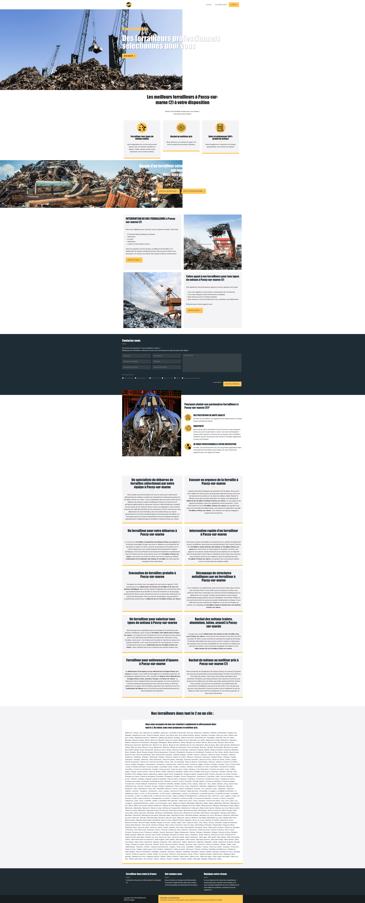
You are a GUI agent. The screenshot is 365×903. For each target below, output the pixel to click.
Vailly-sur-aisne (179, 849)
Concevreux (160, 764)
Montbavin (159, 813)
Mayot (236, 805)
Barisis (147, 740)
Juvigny (166, 791)
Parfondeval (199, 825)
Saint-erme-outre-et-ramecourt (142, 839)
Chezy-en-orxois (205, 759)
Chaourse (169, 757)
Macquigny (191, 803)
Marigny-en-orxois (189, 805)
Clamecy (212, 762)
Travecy (205, 847)
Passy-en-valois (143, 827)
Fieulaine (141, 779)
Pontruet (164, 830)
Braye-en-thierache (232, 750)
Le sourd (215, 798)
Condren (207, 764)
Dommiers (215, 772)
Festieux (134, 779)
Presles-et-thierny (217, 830)
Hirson (175, 789)
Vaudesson (231, 849)
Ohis (184, 822)
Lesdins (155, 801)
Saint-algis (203, 837)
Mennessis (129, 808)
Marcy (131, 805)
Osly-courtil (146, 825)
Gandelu (177, 784)
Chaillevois (129, 757)
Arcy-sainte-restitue (186, 735)
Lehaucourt (129, 801)
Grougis (155, 786)
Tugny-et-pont (130, 849)
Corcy (227, 764)
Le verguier (230, 798)
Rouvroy (207, 835)
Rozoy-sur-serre (165, 837)
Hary (154, 789)
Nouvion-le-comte (227, 820)
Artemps (204, 735)
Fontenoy (167, 781)
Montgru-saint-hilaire (228, 813)
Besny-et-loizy (174, 745)
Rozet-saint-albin (138, 837)
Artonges (212, 735)
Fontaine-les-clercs (212, 779)
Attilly (131, 738)
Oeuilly (173, 822)
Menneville (138, 808)
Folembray (192, 779)
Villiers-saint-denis (136, 859)
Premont (184, 830)
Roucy (187, 835)
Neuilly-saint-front (230, 818)
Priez (227, 830)
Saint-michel (190, 839)
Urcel (155, 849)
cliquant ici (208, 890)
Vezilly (155, 854)
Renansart (207, 832)
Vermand (215, 852)
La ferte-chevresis (152, 793)
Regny (177, 832)
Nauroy (188, 818)
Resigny (215, 832)
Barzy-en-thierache (158, 740)
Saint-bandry (221, 837)
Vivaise (156, 859)
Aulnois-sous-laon (187, 738)
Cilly (172, 762)
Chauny (233, 757)
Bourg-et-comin (160, 750)
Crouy (227, 769)
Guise (177, 786)
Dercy (191, 772)
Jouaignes (144, 791)
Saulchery (164, 842)
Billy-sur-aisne (136, 747)
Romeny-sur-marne (177, 835)
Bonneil (210, 747)
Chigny (234, 759)
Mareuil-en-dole (169, 805)
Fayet (217, 776)
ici (223, 900)
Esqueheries (178, 774)
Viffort (196, 854)
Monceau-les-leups (191, 810)
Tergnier (172, 847)
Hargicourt (129, 789)
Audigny (177, 738)
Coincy (127, 764)
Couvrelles (129, 769)
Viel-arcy (172, 854)
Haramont (221, 786)
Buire (154, 755)
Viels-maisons (182, 854)
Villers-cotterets (173, 856)
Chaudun (226, 757)
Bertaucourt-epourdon (133, 745)
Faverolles (211, 776)
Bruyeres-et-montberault (195, 752)
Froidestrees (153, 784)
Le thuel (222, 798)
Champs (161, 757)
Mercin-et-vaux (156, 808)
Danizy (186, 772)
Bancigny (128, 740)
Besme (165, 745)
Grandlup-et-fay (131, 786)
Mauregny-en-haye (227, 805)
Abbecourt (129, 733)
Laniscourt (216, 796)
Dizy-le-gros (205, 772)
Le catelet (166, 798)
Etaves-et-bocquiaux (148, 776)
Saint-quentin (229, 839)
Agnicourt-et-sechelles (151, 733)
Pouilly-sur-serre (175, 830)
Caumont (204, 755)
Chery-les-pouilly (169, 759)
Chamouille (153, 757)
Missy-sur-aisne (131, 810)
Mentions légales (129, 900)
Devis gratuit (128, 56)
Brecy (127, 752)
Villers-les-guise (206, 856)
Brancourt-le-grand (197, 750)
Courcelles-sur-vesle (201, 767)
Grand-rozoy (233, 784)
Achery (136, 733)
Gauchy (184, 784)
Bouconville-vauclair (132, 750)
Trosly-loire (234, 847)
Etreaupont (169, 776)
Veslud (149, 854)
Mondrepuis (202, 810)
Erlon (171, 774)
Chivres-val (144, 762)
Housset (197, 789)
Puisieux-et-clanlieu (152, 832)
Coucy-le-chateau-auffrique (136, 767)
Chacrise (232, 755)
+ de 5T (177, 378)
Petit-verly (180, 827)
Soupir (229, 844)
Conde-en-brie (171, 764)
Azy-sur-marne (228, 738)
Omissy (211, 822)
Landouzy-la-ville (205, 796)
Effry (134, 774)
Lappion (228, 796)
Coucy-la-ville (235, 764)
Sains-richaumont (191, 837)
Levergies (202, 801)
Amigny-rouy (232, 733)
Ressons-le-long (225, 832)
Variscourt (190, 849)
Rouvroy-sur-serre (217, 835)
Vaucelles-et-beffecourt (218, 849)
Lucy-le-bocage (161, 803)
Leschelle (147, 801)
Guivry (182, 786)
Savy (170, 842)
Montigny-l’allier (165, 815)
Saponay (156, 842)
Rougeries (194, 835)
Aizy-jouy (190, 733)
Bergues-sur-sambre (193, 742)
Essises (212, 774)
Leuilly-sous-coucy (185, 801)
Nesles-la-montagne (198, 818)
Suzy (234, 844)
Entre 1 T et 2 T (155, 378)
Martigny (216, 805)
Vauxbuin (163, 852)
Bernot (204, 742)
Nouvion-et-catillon (212, 820)
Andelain (128, 735)
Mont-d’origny (227, 810)
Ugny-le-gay (147, 849)
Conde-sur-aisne (183, 764)
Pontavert (151, 830)
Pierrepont (199, 827)
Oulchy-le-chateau (158, 825)
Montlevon (219, 815)
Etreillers (177, 776)
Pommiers (129, 830)
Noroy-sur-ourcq (198, 820)
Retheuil (234, 832)
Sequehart (208, 842)
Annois (162, 735)
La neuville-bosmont (207, 793)
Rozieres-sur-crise (152, 837)
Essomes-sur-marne (223, 774)
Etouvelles (160, 776)
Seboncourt (177, 842)
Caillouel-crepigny (179, 755)
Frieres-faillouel (141, 784)
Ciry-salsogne (179, 762)
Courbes (182, 767)
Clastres (219, 762)
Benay (183, 742)
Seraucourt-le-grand (226, 842)
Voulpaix (176, 859)
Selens (184, 842)
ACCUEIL (209, 5)
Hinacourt (168, 789)
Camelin (190, 755)
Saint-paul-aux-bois (203, 839)
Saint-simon (139, 842)
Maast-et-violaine (179, 803)
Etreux (183, 776)
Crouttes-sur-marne (216, 769)
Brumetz (172, 752)
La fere (142, 793)
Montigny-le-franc (178, 815)
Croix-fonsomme (202, 769)
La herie (185, 793)
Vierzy (190, 854)
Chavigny (137, 759)
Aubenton (154, 738)
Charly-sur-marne (179, 757)
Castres (197, 755)
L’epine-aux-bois (192, 791)
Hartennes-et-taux (145, 789)
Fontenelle (145, 781)
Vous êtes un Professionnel (193, 191)
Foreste (175, 781)
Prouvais (128, 832)
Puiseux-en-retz (138, 832)
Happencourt (212, 786)
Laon (222, 796)
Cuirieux (134, 772)
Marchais (226, 803)
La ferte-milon (165, 793)
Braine (169, 750)
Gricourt (140, 786)
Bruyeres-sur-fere (211, 752)
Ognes (179, 822)
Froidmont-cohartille (165, 784)
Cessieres (224, 755)
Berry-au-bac (229, 742)
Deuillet (197, 772)
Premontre (193, 830)
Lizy (236, 801)
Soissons (201, 844)
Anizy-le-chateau (153, 735)
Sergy (128, 844)
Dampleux (179, 772)
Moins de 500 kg (128, 378)
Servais (156, 844)
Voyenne (183, 859)
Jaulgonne (222, 789)
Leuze (195, 801)
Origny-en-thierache (230, 822)
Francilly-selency (199, 781)
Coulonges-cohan (166, 767)
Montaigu (151, 813)
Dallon (164, 772)
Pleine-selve (212, 827)
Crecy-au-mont (164, 769)
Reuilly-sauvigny (131, 835)
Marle (198, 805)
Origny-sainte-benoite (133, 825)
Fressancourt (130, 784)
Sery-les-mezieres (171, 844)
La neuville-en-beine (222, 793)
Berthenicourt (147, 745)
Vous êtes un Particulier (167, 191)
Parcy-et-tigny (189, 825)
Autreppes (211, 738)
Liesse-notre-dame (213, 801)
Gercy (189, 784)
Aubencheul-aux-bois (142, 738)
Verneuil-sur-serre (226, 852)
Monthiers (129, 815)
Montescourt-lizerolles (191, 813)
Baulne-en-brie (184, 740)
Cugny (127, 772)
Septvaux (200, 842)
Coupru (176, 767)
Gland (214, 784)
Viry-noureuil (148, 859)
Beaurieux (233, 740)
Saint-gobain (170, 839)
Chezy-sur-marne (218, 759)
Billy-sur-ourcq (147, 747)
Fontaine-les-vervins (227, 779)
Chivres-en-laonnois (132, 762)
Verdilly (208, 852)
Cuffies (233, 769)
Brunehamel (181, 752)
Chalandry (137, 757)
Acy (141, 733)
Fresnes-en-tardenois (213, 781)
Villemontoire (218, 854)
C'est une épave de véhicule (191, 378)
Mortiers (162, 818)
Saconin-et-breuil (178, 837)
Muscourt (181, 818)
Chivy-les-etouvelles (156, 762)
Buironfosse (160, 755)
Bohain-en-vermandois (179, 747)
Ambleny (213, 733)
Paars (167, 825)
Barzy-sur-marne (171, 740)
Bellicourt (176, 742)
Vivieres (163, 859)
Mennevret (146, 808)
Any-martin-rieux (172, 735)
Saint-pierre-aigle (217, 839)
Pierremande (189, 827)
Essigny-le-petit (203, 774)
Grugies (162, 786)
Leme (136, 801)
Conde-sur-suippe (196, 764)
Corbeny (221, 764)
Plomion (221, 827)
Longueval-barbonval (140, 803)
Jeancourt (230, 789)
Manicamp (218, 803)
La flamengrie (176, 793)
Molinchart (142, 810)
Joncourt (135, 791)
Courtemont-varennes (227, 767)
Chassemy (206, 757)
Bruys (221, 752)
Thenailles (190, 847)
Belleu (170, 742)
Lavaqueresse (157, 798)
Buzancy (169, 755)
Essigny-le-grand (190, 774)
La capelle (212, 791)
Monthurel (137, 815)
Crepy (185, 769)
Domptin (222, 772)
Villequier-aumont (153, 856)
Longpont (128, 803)
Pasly (135, 827)
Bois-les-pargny (193, 747)
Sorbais (223, 844)
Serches (237, 842)
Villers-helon (184, 856)
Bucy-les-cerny (130, 755)
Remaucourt (184, 832)
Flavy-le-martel (173, 779)
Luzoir (170, 803)
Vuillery (190, 859)
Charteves (198, 757)
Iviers (215, 789)
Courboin (189, 767)
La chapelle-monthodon (225, 791)
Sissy (195, 844)
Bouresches (149, 750)
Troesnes (226, 847)
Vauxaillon (155, 852)
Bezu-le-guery (210, 745)
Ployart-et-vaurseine (232, 827)
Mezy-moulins (234, 808)
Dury (235, 772)
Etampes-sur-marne (132, 776)
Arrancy (198, 735)
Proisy (231, 830)
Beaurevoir (225, 740)
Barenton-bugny (138, 740)
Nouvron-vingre (144, 822)
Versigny (237, 852)
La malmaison (194, 793)
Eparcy (145, 774)
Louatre (152, 803)
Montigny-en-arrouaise (150, 815)
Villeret (163, 856)
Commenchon (150, 764)
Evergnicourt (191, 776)
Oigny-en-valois (192, 822)
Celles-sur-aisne (214, 755)
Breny (139, 752)
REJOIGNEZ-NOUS (221, 5)
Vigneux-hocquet (205, 854)
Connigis (214, 764)
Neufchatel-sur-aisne (215, 818)
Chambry (145, 757)
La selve (137, 796)
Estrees (234, 774)
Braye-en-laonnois (217, 750)
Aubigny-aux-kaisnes (165, 738)
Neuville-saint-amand (144, 820)
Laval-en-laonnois (144, 798)
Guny (187, 786)
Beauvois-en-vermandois (141, 742)
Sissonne (189, 844)
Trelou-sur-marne (215, 847)
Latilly (135, 798)
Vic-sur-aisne (164, 854)
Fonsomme (200, 779)
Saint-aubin (212, 837)
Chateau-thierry (217, 757)
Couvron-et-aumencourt (142, 769)
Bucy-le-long (234, 752)
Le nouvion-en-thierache (202, 798)
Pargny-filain (217, 825)
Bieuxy (128, 747)
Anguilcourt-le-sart (139, 735)
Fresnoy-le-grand (228, 781)
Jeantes (128, 791)
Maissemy (199, 803)
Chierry (228, 759)
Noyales (154, 822)
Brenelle (133, 752)
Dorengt (230, 772)
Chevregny (179, 759)
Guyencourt (194, 786)
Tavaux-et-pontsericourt (160, 847)
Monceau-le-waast (176, 810)
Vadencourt (168, 849)
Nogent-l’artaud (178, 820)
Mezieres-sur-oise (222, 808)
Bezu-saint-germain (223, 745)
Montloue (227, 815)
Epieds (160, 774)
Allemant (206, 733)
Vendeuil (179, 852)
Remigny (199, 832)
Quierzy (162, 832)
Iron (202, 789)
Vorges (169, 859)
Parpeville (128, 827)
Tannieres (139, 847)
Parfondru (208, 825)
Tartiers (147, 847)
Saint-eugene (160, 839)
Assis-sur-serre (222, 735)
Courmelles (214, 767)
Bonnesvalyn (218, 747)
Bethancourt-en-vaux (188, 745)
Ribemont (141, 835)
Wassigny (197, 859)
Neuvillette (157, 820)
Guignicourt (169, 786)
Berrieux (221, 742)
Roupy (201, 835)
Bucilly (226, 752)
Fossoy (181, 781)
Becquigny (154, 742)
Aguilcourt (165, 733)
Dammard (171, 772)
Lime (227, 801)
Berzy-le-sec (157, 745)
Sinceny (182, 844)
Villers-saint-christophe (221, 856)
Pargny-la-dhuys (229, 825)
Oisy (200, 822)
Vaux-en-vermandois (143, 852)
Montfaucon (205, 813)
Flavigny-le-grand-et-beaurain (156, 779)
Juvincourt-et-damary (178, 791)
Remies (193, 832)
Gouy (226, 784)
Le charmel (175, 798)
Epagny (140, 774)
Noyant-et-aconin (163, 822)
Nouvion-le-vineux (131, 822)
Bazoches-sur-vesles (197, 740)
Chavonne (144, 759)
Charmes (190, 757)
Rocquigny (166, 835)
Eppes (166, 774)
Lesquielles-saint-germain (168, 801)
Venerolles (195, 852)
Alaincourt (198, 733)
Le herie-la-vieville (186, 798)
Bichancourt (235, 745)
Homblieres (189, 789)
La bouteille (203, 791)
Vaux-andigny (130, 852)
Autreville (219, 738)
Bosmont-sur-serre (231, 747)
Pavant (166, 827)
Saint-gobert (180, 839)
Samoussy (148, 842)
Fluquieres (183, 779)
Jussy (160, 791)
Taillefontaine (130, 847)
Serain (215, 842)
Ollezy (205, 822)
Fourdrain (188, 781)
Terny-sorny (180, 847)
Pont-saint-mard (140, 830)
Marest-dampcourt (155, 805)
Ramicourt (170, 832)
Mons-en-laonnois (214, 810)
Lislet (232, 801)
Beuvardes (200, 745)
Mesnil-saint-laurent (207, 808)
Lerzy (141, 801)
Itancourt (208, 789)
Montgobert (215, 813)
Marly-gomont (207, 805)
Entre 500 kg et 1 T (142, 378)
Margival (178, 805)
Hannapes (203, 786)
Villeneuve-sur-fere (139, 856)
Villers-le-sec (194, 856)
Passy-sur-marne (156, 827)
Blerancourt (158, 747)
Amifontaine (222, 733)
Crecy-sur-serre (177, 769)
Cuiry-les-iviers (142, 772)
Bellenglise (163, 742)
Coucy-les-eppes (153, 767)
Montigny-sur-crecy (207, 815)
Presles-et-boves (204, 830)
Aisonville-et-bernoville (177, 733)
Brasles (207, 750)
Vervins (128, 854)
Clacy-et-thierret (191, 762)
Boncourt (203, 747)
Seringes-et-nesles (138, 844)
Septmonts (192, 842)
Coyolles (155, 769)
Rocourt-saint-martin (153, 835)
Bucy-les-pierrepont (144, 755)
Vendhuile (186, 852)
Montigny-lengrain (192, 815)
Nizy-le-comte (166, 820)
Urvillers (160, 849)
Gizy (209, 784)
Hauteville (160, 789)
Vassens (197, 849)
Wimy (219, 859)
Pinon (205, 827)
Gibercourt (203, 784)
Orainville (218, 822)
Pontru (158, 830)
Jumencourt (152, 791)
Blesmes (166, 747)
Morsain (143, 818)
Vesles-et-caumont (139, 854)
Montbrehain (168, 813)
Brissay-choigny (148, 752)
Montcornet (178, 813)
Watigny (204, 859)
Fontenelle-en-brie (156, 781)
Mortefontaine (152, 818)
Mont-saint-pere (141, 813)
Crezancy (192, 769)
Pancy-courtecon (176, 825)
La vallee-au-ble (147, 796)
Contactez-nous (133, 260)
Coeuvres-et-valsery (230, 762)
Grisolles (147, 786)
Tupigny (139, 849)
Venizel (202, 852)
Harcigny (229, 786)
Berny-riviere (212, 742)
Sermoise (149, 844)
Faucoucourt (201, 776)
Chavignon (129, 759)
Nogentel (188, 820)
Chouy (167, 762)
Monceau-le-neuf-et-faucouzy (158, 810)
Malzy (211, 803)
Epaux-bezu (153, 774)
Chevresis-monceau (191, 759)
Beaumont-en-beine (213, 740)
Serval (162, 844)
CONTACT (234, 4)
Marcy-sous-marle (141, 805)
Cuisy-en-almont (155, 772)
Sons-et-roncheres (213, 844)
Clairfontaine (203, 762)
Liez (222, 801)
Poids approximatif (128, 375)
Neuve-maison (130, 820)
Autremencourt (200, 738)
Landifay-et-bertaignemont (188, 796)
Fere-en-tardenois (227, 776)
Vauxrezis (171, 852)
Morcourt (136, 818)
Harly (136, 789)
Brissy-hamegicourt (161, 752)
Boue (142, 750)
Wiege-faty (212, 859)
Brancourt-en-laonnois (180, 750)
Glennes (220, 784)
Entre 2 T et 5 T (168, 378)
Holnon (181, 789)
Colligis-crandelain (138, 764)
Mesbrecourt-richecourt (190, 808)
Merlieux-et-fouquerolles (172, 808)
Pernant (172, 827)
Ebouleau (128, 774)
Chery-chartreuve (155, 759)
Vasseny (205, 849)
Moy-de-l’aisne (171, 818)
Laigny (174, 796)
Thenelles (198, 847)
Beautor (128, 742)
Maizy (206, 803)
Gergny (195, 784)
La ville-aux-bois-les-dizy (163, 796)
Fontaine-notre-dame (133, 781)
